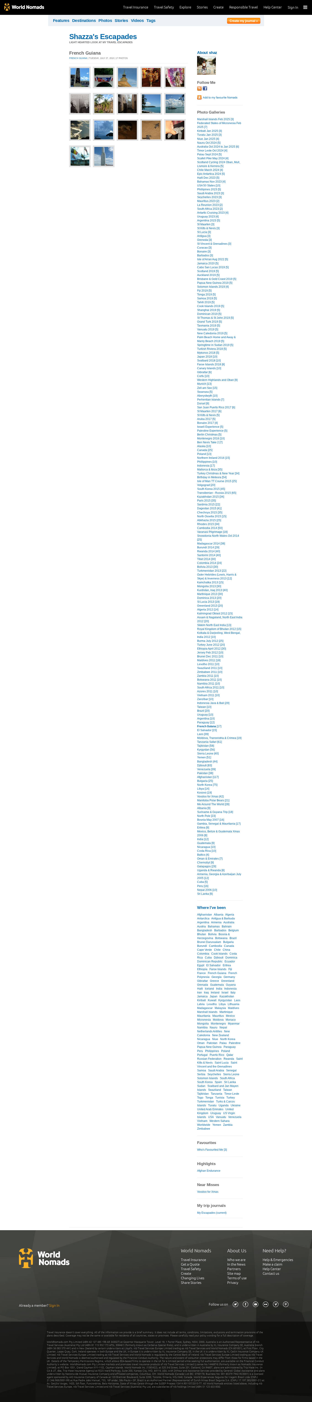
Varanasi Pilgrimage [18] (212, 532)
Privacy (232, 1283)
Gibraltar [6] (204, 372)
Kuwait (212, 1000)
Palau (223, 1043)
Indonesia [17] (206, 465)
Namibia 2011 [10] (208, 683)
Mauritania (203, 1015)
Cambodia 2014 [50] (209, 528)
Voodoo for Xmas (207, 1191)
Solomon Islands (207, 1078)
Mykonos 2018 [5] (208, 352)
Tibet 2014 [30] (206, 559)
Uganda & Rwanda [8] (211, 870)
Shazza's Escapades (103, 36)
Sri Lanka (230, 1082)
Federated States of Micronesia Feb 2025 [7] (219, 125)
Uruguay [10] (205, 714)
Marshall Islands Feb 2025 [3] (215, 119)
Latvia (201, 1004)
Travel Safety (164, 7)
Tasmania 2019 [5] (208, 325)
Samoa (201, 1070)
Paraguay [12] (205, 722)
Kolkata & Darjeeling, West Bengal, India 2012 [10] (219, 634)
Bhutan (201, 934)
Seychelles (214, 1074)
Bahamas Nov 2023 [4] (211, 181)
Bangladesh (204, 930)
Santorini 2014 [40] (209, 555)
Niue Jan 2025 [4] (208, 139)
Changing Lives (192, 1278)
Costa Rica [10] (206, 850)
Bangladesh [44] (207, 761)
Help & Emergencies (278, 1260)
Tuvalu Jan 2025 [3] (209, 134)
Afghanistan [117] (208, 777)
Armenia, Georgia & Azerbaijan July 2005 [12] (219, 876)
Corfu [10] (203, 376)
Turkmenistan (205, 1101)
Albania (218, 914)
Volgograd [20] (206, 485)
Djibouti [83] (204, 765)
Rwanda (229, 1058)
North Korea (227, 1039)
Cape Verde (204, 949)
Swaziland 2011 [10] (209, 668)
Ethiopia (202, 969)
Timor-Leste (231, 1093)
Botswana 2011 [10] (209, 679)
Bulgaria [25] (205, 781)
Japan (213, 996)
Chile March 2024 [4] (210, 170)
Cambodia (215, 946)
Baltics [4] (203, 854)
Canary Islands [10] (209, 368)
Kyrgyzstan (225, 1000)
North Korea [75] (207, 784)
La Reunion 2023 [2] (209, 205)
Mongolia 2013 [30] (209, 586)
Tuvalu (212, 1105)
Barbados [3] (205, 255)
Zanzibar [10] (205, 699)
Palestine (235, 1043)
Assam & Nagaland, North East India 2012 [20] (219, 619)
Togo (200, 1097)
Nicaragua (203, 1039)
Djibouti (218, 957)
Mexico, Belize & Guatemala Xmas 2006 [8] (218, 833)
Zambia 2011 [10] (208, 675)
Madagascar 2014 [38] (211, 543)
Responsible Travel (243, 7)
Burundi (202, 946)
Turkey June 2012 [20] (211, 644)
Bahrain (227, 926)
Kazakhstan (226, 996)
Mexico (230, 1015)
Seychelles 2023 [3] (209, 197)
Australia (228, 922)
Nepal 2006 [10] (207, 890)
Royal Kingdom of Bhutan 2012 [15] (219, 629)
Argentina (203, 922)
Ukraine (236, 1105)
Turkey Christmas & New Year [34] (218, 473)
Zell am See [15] (207, 388)
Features (61, 20)
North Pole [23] (206, 816)
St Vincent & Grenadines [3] (214, 243)
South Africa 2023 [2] (210, 208)
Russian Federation (209, 1058)
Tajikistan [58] (205, 745)
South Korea (205, 1082)
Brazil (233, 938)
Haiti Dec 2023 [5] (208, 177)
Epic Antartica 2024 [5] (211, 173)
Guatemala (217, 984)
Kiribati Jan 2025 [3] (209, 131)
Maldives (233, 1008)
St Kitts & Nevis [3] (208, 228)
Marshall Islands (207, 1012)
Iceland (209, 988)
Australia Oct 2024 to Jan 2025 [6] (218, 146)
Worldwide (203, 1124)
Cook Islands (219, 953)
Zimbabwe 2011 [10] (209, 672)
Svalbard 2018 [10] (209, 360)
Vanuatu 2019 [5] (207, 329)
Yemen (216, 1124)
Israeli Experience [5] (210, 426)
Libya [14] (203, 788)
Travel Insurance (135, 7)
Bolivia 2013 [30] (207, 566)
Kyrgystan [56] (206, 749)
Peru (200, 1051)
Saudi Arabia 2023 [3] (210, 193)
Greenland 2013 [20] (210, 605)
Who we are (236, 1260)
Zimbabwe (203, 1128)
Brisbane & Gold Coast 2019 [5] (216, 279)
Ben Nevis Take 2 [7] (209, 442)
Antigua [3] (203, 236)
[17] (209, 726)
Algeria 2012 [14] (207, 609)
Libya (222, 1004)
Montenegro (218, 1023)
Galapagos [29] (206, 866)
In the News (236, 1264)
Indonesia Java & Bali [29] (213, 703)
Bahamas (214, 926)
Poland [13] (204, 454)
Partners (234, 1269)
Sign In (293, 7)
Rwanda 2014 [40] (208, 551)
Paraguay (230, 1047)
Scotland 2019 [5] (208, 271)
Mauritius (218, 1015)
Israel (225, 992)
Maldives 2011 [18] (208, 660)
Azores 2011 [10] (207, 691)
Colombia (203, 953)
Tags (151, 20)
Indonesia (230, 988)
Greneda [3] (204, 240)
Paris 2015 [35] (206, 500)
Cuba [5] (202, 882)
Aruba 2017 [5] (206, 419)
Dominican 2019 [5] (209, 314)
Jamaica (202, 996)
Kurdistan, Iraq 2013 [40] (212, 590)
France (201, 973)
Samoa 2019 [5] (207, 298)
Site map (234, 1273)
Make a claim (272, 1264)
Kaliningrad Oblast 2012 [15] (215, 613)
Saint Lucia (222, 1062)
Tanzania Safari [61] (209, 741)
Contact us (271, 1273)
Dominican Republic (209, 961)
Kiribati (201, 1000)
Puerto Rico (217, 1055)
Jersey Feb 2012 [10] (210, 652)
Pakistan (212, 1043)
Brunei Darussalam (209, 942)
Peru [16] (202, 886)
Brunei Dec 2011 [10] (210, 656)
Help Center (273, 7)
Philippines (212, 1051)
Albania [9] (203, 808)
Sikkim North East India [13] (214, 625)
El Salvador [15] (207, 730)
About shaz (207, 52)
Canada (229, 946)
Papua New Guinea (209, 1047)
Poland (225, 1051)
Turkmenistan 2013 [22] (211, 570)
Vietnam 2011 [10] (208, 695)
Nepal (223, 1027)
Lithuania (233, 1004)
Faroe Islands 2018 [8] (211, 364)
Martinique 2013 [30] (210, 594)
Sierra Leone (231, 1074)
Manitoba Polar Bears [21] (213, 800)
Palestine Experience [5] (212, 430)
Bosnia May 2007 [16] (210, 819)
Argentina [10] (205, 718)
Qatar (229, 1055)
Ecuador (230, 961)
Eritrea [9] (203, 827)
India (219, 988)
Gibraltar (202, 980)
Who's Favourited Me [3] (212, 1149)
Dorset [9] (203, 403)
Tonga (209, 1097)
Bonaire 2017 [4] (207, 423)
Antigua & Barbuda (223, 918)
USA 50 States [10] (208, 185)
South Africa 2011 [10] (210, 687)
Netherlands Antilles (209, 1031)
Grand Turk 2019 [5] (209, 321)
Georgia (217, 977)
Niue (215, 1039)
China (226, 949)
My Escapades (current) (212, 1212)
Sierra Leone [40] (208, 753)
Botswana (221, 938)
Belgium (233, 930)
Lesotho (212, 1004)
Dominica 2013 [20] (209, 598)
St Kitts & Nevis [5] (208, 415)
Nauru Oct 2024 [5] (208, 142)
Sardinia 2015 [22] (208, 504)
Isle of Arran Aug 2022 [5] (212, 259)
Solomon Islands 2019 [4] (213, 286)
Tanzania (216, 1093)
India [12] (203, 839)
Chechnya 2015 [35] (209, 512)
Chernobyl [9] (205, 862)
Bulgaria (228, 942)
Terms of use (237, 1278)
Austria (201, 926)
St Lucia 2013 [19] (208, 601)
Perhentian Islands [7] (210, 399)
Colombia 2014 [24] (209, 563)
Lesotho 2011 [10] (208, 664)
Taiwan (227, 1089)
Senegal (231, 1070)
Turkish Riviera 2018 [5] (212, 348)
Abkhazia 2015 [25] (209, 520)
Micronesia (204, 1019)
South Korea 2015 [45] (211, 489)
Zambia (228, 1124)
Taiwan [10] (204, 707)
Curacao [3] (204, 247)
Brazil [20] (203, 710)
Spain (218, 1082)
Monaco (231, 1019)
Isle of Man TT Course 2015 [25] (217, 481)
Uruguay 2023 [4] (208, 216)
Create (218, 7)
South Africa (227, 1078)
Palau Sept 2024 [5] (209, 154)
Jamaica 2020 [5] (207, 263)
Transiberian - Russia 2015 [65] (216, 492)
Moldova (218, 1019)
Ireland (215, 992)
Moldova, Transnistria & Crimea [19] (219, 738)
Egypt (200, 965)
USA (211, 1117)
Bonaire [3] (204, 251)
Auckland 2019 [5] (208, 275)
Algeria (229, 914)
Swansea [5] (204, 391)
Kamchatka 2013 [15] (210, 582)
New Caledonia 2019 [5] (212, 333)
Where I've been (211, 907)
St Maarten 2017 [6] (209, 411)
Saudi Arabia (216, 1070)
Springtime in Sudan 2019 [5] (215, 345)
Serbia (201, 1074)
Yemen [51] (204, 757)
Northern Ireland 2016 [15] (213, 457)
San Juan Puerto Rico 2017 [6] (216, 407)
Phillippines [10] (207, 461)
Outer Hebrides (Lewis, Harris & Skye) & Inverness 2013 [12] (216, 576)
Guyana (231, 984)
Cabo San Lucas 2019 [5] (213, 267)
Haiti (200, 988)
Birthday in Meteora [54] (212, 477)
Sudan (201, 1086)
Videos (137, 20)
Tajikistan (203, 1093)
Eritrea (227, 965)
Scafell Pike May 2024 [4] (212, 158)
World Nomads (24, 7)
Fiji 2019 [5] (204, 290)
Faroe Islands (217, 969)
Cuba (208, 957)
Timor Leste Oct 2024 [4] (212, 150)
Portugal (202, 1055)
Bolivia (212, 934)
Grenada (202, 984)
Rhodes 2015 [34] (208, 524)
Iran (199, 992)
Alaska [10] (204, 446)
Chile (217, 949)
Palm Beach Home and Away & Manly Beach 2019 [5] (216, 339)
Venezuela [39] (206, 769)
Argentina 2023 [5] (208, 220)
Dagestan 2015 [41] (209, 508)
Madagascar (205, 1008)
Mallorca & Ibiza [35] (209, 469)
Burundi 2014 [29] (208, 547)
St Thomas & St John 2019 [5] (215, 317)
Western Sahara (219, 1121)
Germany (229, 977)
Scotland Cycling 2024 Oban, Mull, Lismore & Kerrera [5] (218, 164)
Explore (185, 7)
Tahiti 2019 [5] (205, 302)
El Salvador (213, 965)
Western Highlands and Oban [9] (217, 380)
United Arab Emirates (210, 1109)
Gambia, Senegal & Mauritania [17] (219, 823)
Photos (105, 20)
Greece (214, 980)
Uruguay (215, 1113)
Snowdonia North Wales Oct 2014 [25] (218, 537)
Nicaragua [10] (206, 847)
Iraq (206, 992)
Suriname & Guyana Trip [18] (215, 812)
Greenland (227, 980)
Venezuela (234, 1117)
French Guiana (78, 58)
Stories (202, 7)
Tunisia (219, 1097)
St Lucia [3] (204, 232)
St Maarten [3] (205, 224)
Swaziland (214, 1089)
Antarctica (203, 918)
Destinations (84, 20)
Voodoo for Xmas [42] (210, 796)
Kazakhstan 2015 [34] (210, 496)
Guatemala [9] (205, 843)
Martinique (226, 1012)
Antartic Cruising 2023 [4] (212, 212)
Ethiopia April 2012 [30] (211, 648)
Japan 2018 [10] (207, 356)
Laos (237, 1000)
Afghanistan (204, 914)
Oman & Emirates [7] (209, 858)
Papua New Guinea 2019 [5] (214, 282)
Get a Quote (190, 1264)
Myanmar (234, 1023)
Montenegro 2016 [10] (211, 438)
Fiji (230, 969)
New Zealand (220, 1035)
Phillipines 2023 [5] (209, 189)
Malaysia (220, 1008)
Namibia (202, 1027)
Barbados (220, 930)
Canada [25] (204, 450)
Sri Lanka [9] (205, 893)
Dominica (231, 957)
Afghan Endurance (208, 1170)
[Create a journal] (244, 21)
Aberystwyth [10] (207, 395)
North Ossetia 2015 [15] (211, 516)
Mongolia (203, 1023)
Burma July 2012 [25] (210, 641)
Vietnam (202, 1121)
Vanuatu (221, 1117)
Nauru (213, 1027)
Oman (201, 1043)
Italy (232, 992)
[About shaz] (206, 73)
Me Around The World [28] (213, 804)
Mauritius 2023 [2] (208, 201)
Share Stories (191, 1283)
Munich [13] (204, 383)
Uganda (224, 1105)
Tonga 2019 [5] (206, 294)
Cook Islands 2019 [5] (210, 306)
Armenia (216, 922)
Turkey (230, 1097)
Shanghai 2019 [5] (208, 310)
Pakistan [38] (205, 773)
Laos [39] (203, 734)
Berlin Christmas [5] (209, 434)
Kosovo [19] (204, 792)
